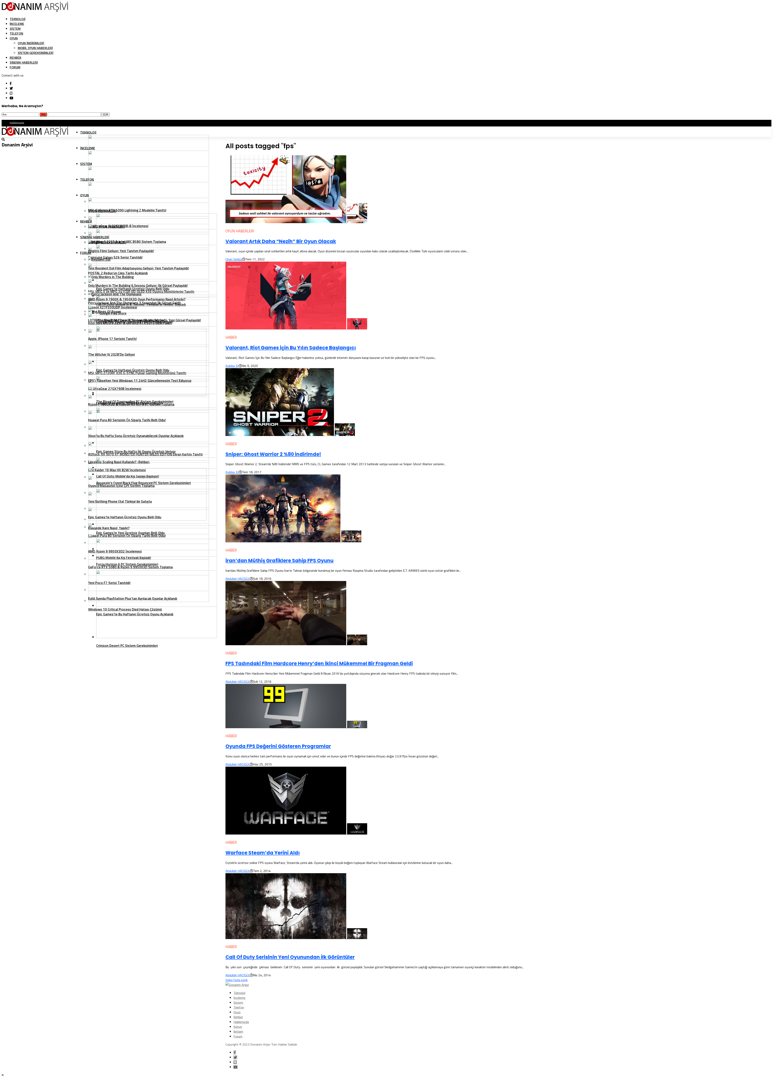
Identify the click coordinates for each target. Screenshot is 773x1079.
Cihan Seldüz (233, 259)
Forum (15, 67)
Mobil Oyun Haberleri (35, 48)
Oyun (14, 38)
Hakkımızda (17, 122)
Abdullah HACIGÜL (237, 578)
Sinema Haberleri (24, 62)
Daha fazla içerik (236, 980)
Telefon (16, 33)
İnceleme (17, 23)
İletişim (238, 1031)
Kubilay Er (232, 365)
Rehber (15, 57)
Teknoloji (17, 19)
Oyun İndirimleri (31, 43)
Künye (238, 1026)
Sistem (15, 28)
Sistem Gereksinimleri (35, 52)
